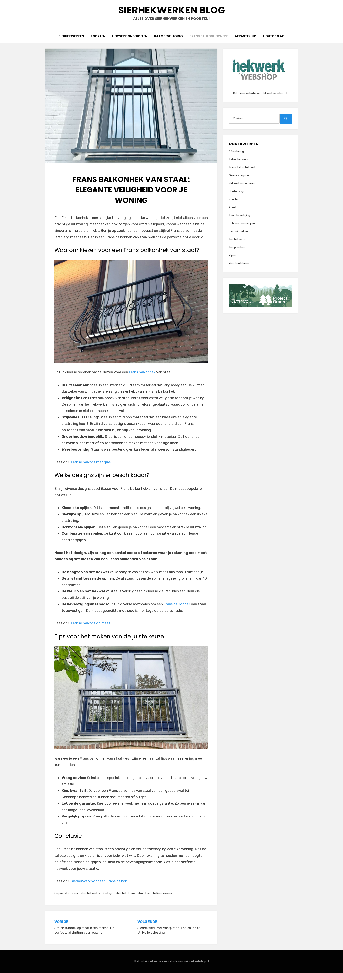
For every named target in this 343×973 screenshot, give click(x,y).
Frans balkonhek (142, 372)
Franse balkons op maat (90, 623)
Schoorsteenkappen (242, 223)
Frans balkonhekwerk (158, 893)
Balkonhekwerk (238, 159)
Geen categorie (239, 175)
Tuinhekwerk (237, 239)
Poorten (98, 36)
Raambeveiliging (168, 36)
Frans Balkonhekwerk (209, 36)
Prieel (232, 207)
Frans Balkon (136, 893)
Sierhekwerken (71, 36)
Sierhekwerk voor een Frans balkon (99, 881)
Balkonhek (120, 893)
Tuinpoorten (237, 247)
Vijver (232, 255)
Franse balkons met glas (91, 462)
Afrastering (245, 36)
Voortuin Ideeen (239, 263)
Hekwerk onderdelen (129, 36)
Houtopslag (274, 36)
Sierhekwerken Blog (171, 10)
